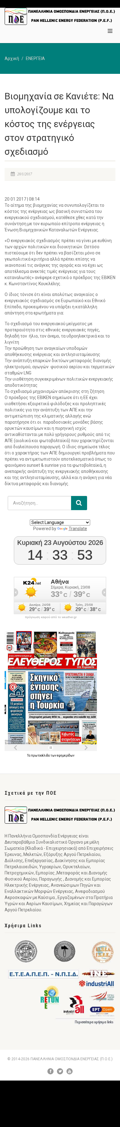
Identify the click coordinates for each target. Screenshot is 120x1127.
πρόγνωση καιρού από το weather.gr (51, 617)
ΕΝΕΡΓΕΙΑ (35, 58)
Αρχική (12, 58)
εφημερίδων (65, 755)
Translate (78, 528)
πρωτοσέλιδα (40, 755)
